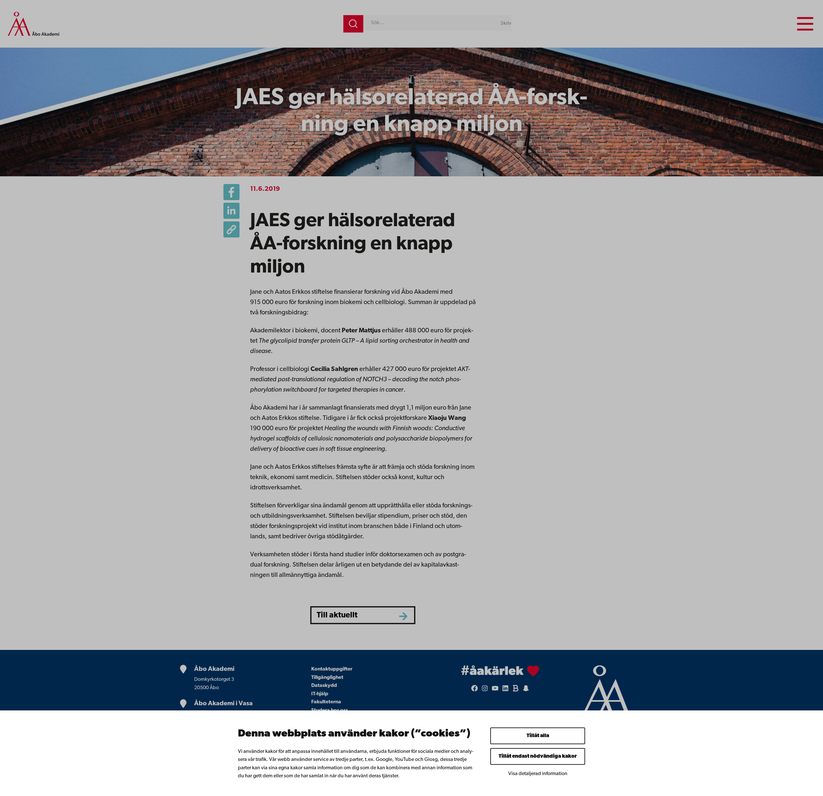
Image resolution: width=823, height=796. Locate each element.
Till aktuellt (337, 615)
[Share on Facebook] (231, 192)
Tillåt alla (538, 735)
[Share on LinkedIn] (231, 211)
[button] (231, 229)
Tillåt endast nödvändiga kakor (538, 756)
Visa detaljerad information (537, 773)
